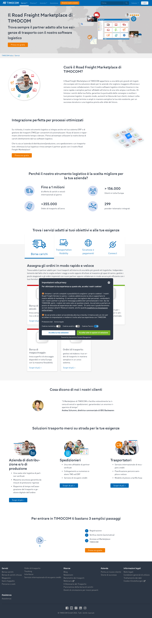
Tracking (28, 571)
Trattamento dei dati (133, 578)
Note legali (128, 572)
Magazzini (6, 578)
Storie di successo (109, 575)
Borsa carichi (7, 572)
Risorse (33, 3)
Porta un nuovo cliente (111, 572)
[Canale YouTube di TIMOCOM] (72, 607)
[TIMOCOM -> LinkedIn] (81, 607)
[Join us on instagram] (85, 607)
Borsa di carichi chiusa (12, 575)
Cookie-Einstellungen (133, 581)
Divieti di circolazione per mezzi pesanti (81, 590)
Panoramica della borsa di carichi (78, 587)
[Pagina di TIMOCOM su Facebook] (67, 607)
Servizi (23, 3)
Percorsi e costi (8, 584)
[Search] (126, 3)
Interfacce (28, 574)
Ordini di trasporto (32, 568)
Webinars (68, 581)
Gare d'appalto (8, 581)
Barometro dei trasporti (74, 578)
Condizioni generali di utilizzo (137, 575)
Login (145, 3)
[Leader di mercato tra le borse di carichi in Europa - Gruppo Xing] (76, 607)
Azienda (43, 3)
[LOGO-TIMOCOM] (11, 2)
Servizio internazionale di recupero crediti (42, 577)
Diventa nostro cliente (70, 3)
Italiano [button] (134, 3)
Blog (66, 572)
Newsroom (68, 575)
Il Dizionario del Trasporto (75, 584)
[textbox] (115, 3)
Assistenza (54, 3)
